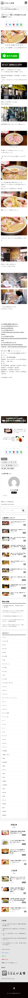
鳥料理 (4, 811)
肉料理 (4, 803)
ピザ (4, 732)
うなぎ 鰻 (5, 641)
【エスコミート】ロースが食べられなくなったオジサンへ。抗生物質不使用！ (13, 620)
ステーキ (5, 709)
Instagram (5, 952)
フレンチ (5, 735)
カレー (4, 701)
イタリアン (5, 694)
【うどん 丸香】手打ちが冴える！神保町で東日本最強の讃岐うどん (14, 924)
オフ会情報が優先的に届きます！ (9, 324)
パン (4, 728)
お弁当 (4, 652)
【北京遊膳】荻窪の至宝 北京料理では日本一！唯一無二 (12, 606)
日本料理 (5, 785)
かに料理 (5, 656)
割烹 (4, 758)
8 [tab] (18, 45)
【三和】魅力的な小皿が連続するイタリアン (13, 616)
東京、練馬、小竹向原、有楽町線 (7, 468)
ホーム (2, 7)
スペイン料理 (6, 713)
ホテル (4, 739)
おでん (4, 644)
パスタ (4, 724)
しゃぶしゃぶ (6, 663)
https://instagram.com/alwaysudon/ (17, 346)
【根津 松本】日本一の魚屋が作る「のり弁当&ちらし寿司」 (14, 929)
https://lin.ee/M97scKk (7, 328)
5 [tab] (13, 45)
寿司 (4, 777)
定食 (4, 773)
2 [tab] (7, 45)
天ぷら (4, 769)
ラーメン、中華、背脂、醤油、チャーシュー (9, 465)
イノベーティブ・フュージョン (10, 697)
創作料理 (5, 762)
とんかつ (5, 686)
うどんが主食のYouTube (7, 336)
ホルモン (5, 743)
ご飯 (4, 660)
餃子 (4, 807)
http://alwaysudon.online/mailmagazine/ (12, 344)
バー (4, 720)
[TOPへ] (14, 988)
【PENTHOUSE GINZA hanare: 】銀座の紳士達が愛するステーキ (14, 939)
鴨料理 (4, 815)
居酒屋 (4, 781)
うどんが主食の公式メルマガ (8, 342)
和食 (4, 766)
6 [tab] (14, 45)
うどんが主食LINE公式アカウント (10, 326)
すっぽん (5, 671)
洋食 (4, 788)
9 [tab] (20, 45)
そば (4, 675)
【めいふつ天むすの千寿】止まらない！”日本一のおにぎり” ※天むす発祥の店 (13, 625)
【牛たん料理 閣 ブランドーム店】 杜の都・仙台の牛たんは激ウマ (14, 943)
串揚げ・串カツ (6, 754)
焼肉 (4, 796)
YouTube (6, 959)
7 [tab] (16, 45)
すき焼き (5, 667)
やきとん (5, 690)
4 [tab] (11, 45)
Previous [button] (3, 36)
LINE (4, 956)
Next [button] (25, 36)
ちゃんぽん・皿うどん (8, 682)
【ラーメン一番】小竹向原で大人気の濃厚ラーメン (10, 9)
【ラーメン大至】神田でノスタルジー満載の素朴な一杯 (14, 934)
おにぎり (5, 648)
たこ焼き (5, 679)
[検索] (23, 511)
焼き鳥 (4, 792)
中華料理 (5, 750)
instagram (3, 346)
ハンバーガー (6, 716)
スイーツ (5, 705)
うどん (4, 637)
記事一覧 (14, 492)
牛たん (4, 800)
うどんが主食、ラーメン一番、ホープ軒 (9, 462)
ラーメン (6, 7)
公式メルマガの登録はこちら (10, 962)
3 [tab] (9, 45)
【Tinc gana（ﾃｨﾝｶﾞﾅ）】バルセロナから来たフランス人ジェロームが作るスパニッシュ (13, 611)
